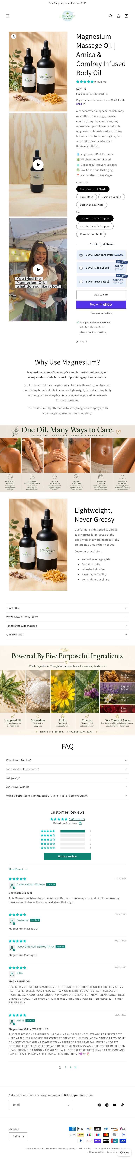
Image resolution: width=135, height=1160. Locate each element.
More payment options (101, 313)
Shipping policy (96, 1152)
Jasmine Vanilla (111, 196)
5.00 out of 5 (77, 819)
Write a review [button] (67, 856)
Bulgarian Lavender (91, 204)
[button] (7, 16)
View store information (93, 332)
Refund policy (85, 1148)
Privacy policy (101, 1148)
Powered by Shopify (66, 1148)
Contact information (116, 1152)
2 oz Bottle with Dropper (95, 218)
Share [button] (83, 341)
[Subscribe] (68, 1105)
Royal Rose (86, 196)
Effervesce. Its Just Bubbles (44, 1148)
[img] (17, 879)
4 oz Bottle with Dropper (95, 226)
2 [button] (65, 1067)
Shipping (80, 93)
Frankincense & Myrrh (93, 189)
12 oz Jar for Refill (91, 234)
